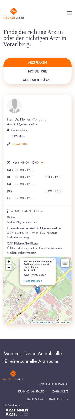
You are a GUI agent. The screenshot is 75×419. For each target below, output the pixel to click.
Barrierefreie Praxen (53, 384)
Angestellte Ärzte (37, 80)
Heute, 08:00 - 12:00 (25, 162)
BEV (69, 322)
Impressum (35, 399)
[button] (37, 290)
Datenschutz (58, 399)
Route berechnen (33, 281)
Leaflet (35, 322)
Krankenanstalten (32, 391)
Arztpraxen (37, 62)
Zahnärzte (60, 391)
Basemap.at (47, 322)
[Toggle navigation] (69, 13)
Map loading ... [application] (37, 291)
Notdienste (37, 71)
